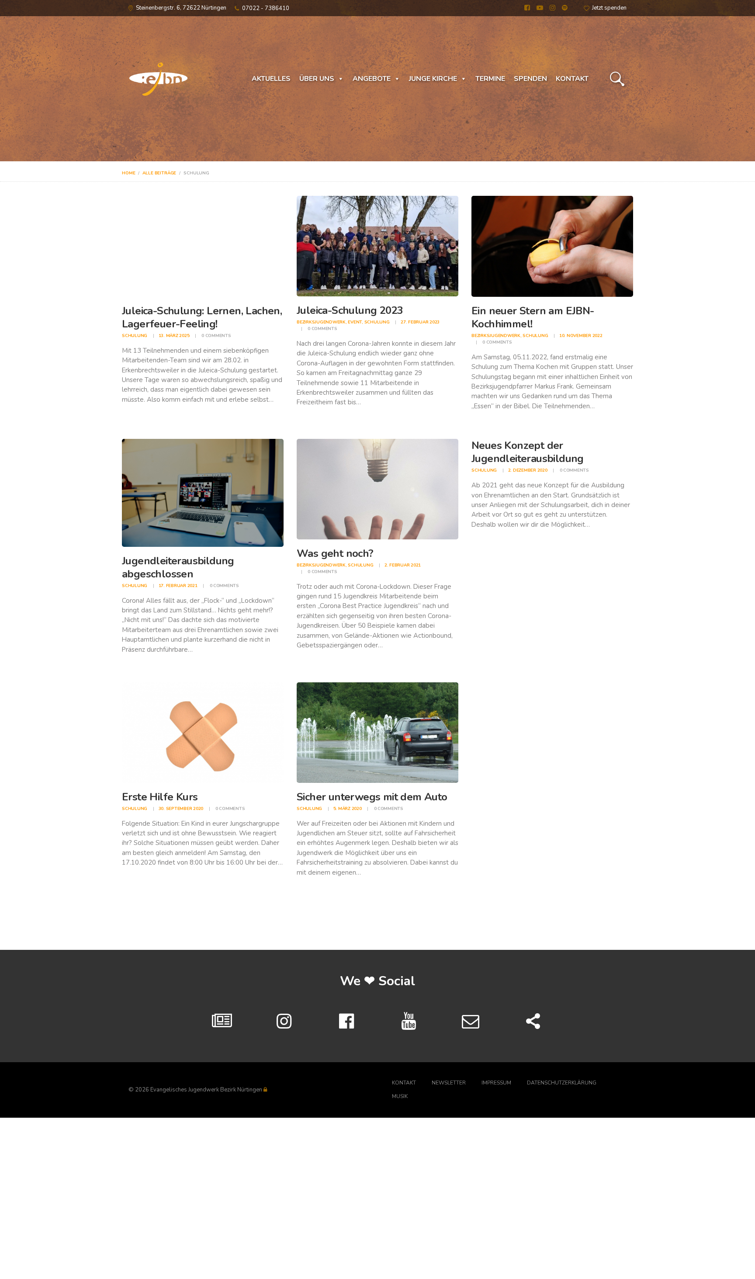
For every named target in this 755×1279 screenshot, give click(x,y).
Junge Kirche (433, 78)
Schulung (134, 336)
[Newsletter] (470, 1021)
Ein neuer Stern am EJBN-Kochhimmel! (532, 317)
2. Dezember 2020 (527, 470)
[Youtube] (408, 1021)
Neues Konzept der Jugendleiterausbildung (527, 452)
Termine (490, 78)
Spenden (530, 78)
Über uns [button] (316, 78)
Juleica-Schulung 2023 (350, 310)
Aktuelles (271, 78)
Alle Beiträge (159, 173)
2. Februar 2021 (402, 565)
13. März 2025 (174, 336)
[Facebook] (346, 1021)
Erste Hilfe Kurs (159, 796)
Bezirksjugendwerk (321, 322)
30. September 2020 (181, 809)
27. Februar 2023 (420, 322)
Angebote (372, 78)
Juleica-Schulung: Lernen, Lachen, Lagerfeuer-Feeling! (202, 317)
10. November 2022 (581, 336)
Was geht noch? (335, 553)
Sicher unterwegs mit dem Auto (372, 796)
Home (128, 173)
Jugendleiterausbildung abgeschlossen (178, 567)
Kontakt (572, 78)
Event (355, 322)
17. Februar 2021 (178, 586)
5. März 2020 (347, 809)
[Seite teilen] (533, 1021)
